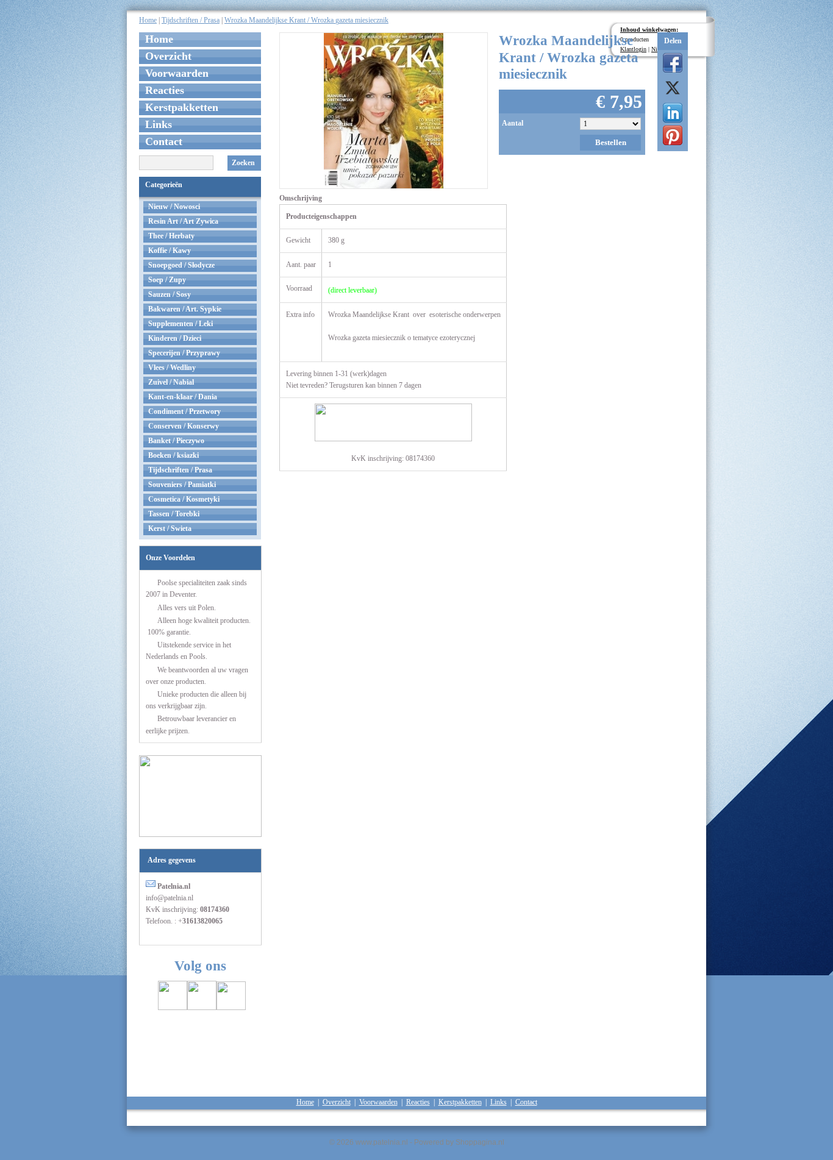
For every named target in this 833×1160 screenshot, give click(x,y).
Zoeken (243, 162)
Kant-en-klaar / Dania (182, 397)
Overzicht (168, 56)
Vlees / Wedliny (172, 367)
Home (148, 20)
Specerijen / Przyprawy (184, 353)
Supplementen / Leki (180, 323)
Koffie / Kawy (169, 250)
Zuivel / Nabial (171, 382)
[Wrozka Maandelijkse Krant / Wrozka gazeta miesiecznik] (383, 109)
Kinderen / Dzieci (174, 338)
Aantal (512, 123)
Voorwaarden (177, 73)
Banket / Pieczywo (176, 440)
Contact (163, 141)
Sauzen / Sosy (169, 294)
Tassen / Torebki (173, 514)
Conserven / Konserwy (183, 426)
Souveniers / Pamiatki (182, 484)
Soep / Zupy (167, 280)
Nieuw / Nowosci (174, 206)
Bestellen (610, 142)
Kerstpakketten (181, 107)
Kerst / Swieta (169, 528)
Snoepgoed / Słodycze (181, 265)
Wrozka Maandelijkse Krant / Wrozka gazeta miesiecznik (306, 20)
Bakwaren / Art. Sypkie (184, 309)
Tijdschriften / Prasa (191, 20)
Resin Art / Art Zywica (183, 221)
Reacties (164, 90)
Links (158, 124)
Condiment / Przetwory (184, 411)
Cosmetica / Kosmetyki (184, 499)
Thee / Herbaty (171, 236)
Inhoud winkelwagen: (649, 29)
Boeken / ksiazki (173, 455)
